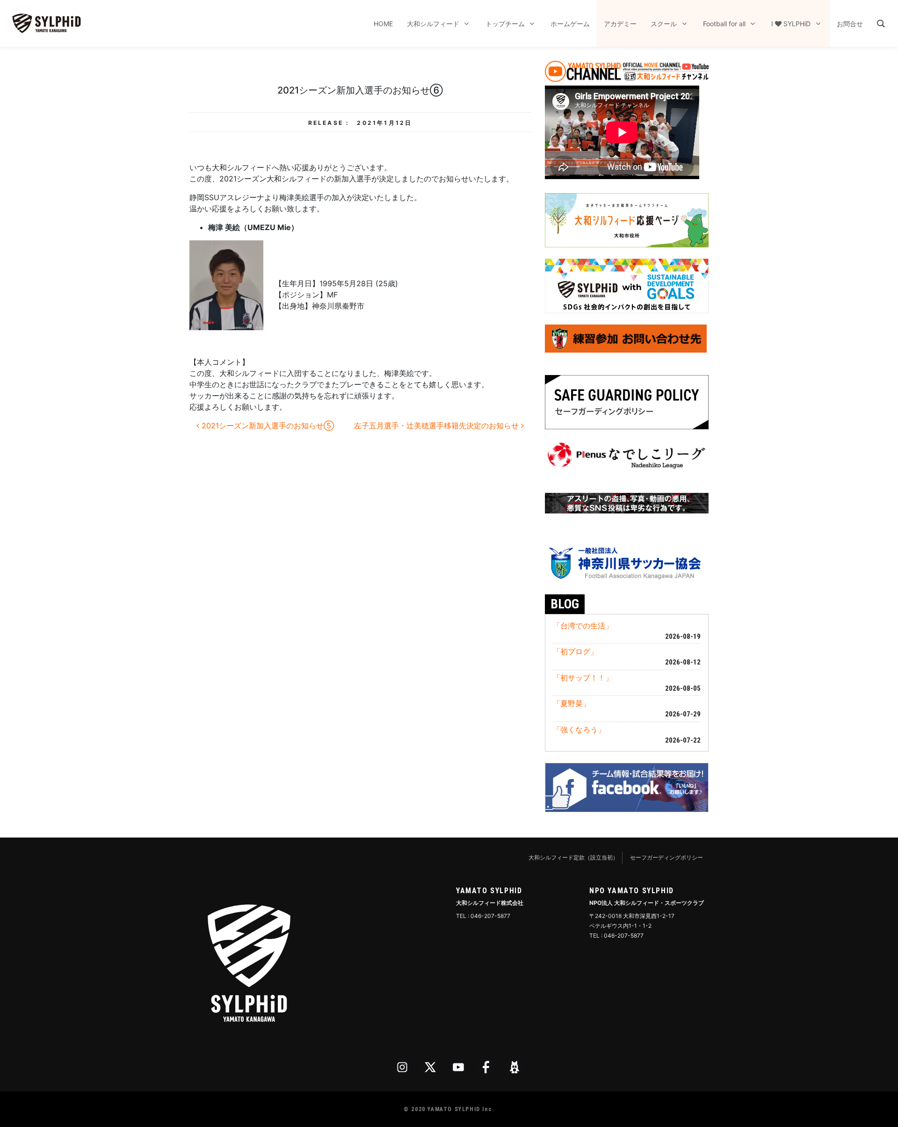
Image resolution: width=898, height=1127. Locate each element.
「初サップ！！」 (583, 677)
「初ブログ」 (575, 651)
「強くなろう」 (579, 729)
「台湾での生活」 (583, 625)
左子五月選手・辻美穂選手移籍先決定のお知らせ (437, 425)
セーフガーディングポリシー (666, 857)
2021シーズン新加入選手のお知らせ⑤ (266, 425)
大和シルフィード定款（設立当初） (573, 857)
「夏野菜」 (571, 703)
